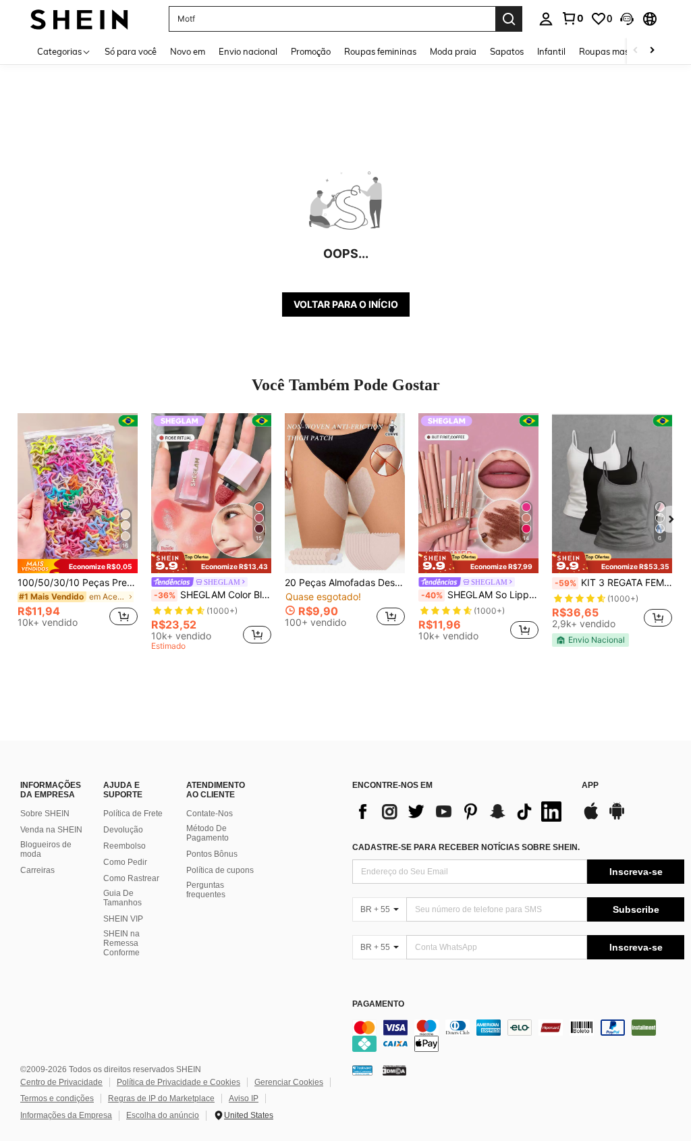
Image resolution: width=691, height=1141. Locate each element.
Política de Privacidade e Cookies (178, 1082)
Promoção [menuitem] (311, 51)
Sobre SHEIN (45, 813)
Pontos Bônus (212, 854)
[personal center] (546, 19)
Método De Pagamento (207, 833)
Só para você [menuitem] (131, 51)
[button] (627, 19)
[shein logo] (79, 19)
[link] (572, 18)
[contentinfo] (518, 1035)
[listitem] (78, 526)
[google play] (616, 817)
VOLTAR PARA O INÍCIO (346, 304)
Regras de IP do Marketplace (161, 1098)
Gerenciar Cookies (288, 1082)
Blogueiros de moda (46, 849)
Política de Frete (133, 813)
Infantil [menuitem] (551, 51)
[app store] (591, 817)
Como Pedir (125, 862)
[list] (460, 811)
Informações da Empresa (66, 1115)
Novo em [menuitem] (187, 51)
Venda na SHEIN (51, 829)
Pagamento (378, 1004)
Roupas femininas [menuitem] (380, 51)
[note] (78, 566)
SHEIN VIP (123, 919)
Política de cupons (220, 870)
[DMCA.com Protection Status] (394, 1069)
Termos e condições (57, 1098)
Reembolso (124, 846)
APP (590, 785)
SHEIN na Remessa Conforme (121, 943)
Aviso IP (243, 1098)
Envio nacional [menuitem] (248, 51)
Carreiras (37, 870)
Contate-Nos (209, 813)
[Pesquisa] (508, 19)
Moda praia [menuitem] (453, 51)
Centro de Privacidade (61, 1082)
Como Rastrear (131, 878)
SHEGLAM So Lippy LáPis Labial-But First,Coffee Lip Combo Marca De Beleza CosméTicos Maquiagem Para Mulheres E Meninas (479, 594)
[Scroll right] (652, 51)
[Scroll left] (635, 51)
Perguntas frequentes (205, 889)
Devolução (123, 829)
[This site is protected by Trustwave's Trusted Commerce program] (362, 1069)
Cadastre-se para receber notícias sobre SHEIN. (466, 847)
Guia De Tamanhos (122, 897)
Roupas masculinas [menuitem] (618, 51)
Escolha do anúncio (162, 1115)
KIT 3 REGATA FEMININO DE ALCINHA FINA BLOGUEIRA (613, 582)
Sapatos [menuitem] (507, 51)
